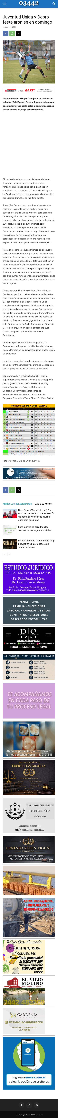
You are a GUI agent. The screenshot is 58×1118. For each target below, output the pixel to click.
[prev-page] (4, 554)
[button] (4, 4)
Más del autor (43, 504)
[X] (18, 33)
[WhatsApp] (12, 33)
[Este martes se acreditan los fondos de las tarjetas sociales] (10, 530)
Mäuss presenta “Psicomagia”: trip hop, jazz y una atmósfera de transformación (36, 544)
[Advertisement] (29, 144)
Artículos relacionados (17, 504)
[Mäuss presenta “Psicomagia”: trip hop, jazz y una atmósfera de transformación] (10, 544)
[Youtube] (36, 1105)
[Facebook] (5, 33)
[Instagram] (29, 1105)
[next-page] (9, 554)
